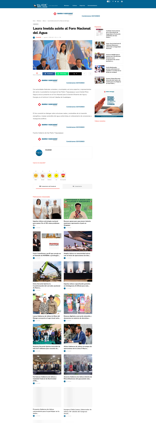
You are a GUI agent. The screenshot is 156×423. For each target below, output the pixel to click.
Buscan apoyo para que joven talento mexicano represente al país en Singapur (77, 223)
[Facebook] (113, 1)
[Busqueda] (122, 5)
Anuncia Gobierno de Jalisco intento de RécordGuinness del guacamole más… (78, 378)
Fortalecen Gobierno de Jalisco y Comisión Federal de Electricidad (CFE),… (44, 379)
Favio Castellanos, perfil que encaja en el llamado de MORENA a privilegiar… (47, 254)
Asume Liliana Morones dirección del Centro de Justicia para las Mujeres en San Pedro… (113, 81)
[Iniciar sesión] (122, 1)
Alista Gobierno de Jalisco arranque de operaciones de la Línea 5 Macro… (78, 347)
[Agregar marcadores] (90, 73)
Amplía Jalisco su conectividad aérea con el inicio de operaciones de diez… (77, 254)
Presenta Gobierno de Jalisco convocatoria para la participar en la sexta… (46, 411)
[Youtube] (118, 1)
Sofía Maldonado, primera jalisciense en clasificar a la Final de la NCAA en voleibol (113, 70)
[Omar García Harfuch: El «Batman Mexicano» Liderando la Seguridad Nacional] (99, 45)
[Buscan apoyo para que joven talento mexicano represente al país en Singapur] (78, 209)
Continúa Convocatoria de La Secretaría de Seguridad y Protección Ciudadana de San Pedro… (113, 34)
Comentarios (78, 186)
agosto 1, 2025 (48, 37)
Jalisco (36, 24)
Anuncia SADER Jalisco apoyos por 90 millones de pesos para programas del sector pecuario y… (113, 58)
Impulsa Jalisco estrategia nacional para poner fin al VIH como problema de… (46, 223)
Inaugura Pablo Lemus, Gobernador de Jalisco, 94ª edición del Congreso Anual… (77, 411)
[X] (115, 1)
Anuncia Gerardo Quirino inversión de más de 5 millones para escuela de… (46, 347)
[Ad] (78, 14)
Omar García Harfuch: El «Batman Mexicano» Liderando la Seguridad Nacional (113, 46)
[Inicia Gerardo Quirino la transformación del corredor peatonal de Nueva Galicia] (47, 271)
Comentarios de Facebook (48, 186)
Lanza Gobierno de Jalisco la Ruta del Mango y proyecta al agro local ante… (46, 317)
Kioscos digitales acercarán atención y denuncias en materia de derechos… (77, 317)
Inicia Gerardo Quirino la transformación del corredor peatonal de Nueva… (46, 286)
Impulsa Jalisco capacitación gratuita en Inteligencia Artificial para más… (77, 285)
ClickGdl (38, 37)
